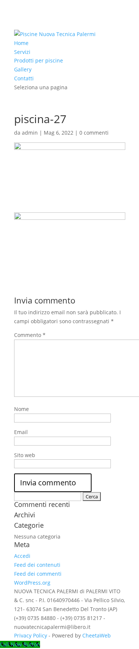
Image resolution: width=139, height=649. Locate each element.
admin (30, 132)
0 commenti (94, 132)
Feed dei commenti (38, 573)
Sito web (24, 455)
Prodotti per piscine (38, 60)
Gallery (23, 69)
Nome (21, 408)
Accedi (22, 555)
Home (21, 42)
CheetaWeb (96, 635)
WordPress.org (32, 582)
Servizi (22, 51)
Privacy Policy (30, 635)
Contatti (24, 78)
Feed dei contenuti (37, 564)
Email (21, 432)
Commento (30, 334)
